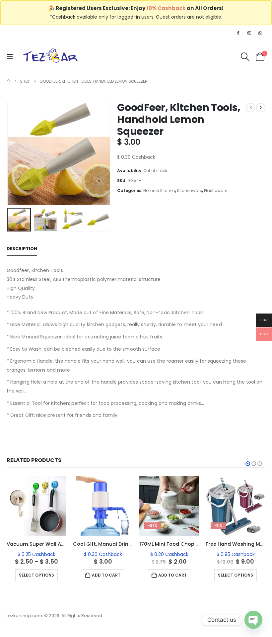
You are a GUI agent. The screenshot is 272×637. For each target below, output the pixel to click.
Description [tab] (22, 248)
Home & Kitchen (159, 190)
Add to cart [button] (106, 575)
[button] (12, 56)
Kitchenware (189, 190)
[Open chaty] (253, 620)
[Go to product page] (36, 506)
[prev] (250, 107)
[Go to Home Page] (9, 81)
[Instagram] (249, 33)
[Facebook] (238, 33)
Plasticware (215, 190)
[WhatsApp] (260, 33)
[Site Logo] (50, 56)
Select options (36, 575)
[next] (260, 107)
